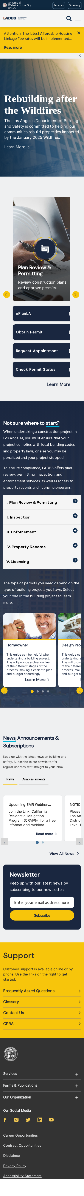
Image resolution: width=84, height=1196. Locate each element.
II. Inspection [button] (18, 517)
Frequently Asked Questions (28, 991)
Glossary (11, 1001)
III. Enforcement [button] (21, 531)
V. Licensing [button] (17, 561)
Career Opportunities (20, 1135)
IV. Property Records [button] (26, 546)
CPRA (8, 1023)
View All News (62, 853)
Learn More (14, 147)
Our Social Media (17, 1110)
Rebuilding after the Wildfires (40, 104)
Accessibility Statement (22, 1176)
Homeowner (17, 645)
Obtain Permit (29, 332)
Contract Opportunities (22, 1145)
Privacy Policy (14, 1166)
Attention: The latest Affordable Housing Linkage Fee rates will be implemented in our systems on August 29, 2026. (38, 36)
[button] (32, 691)
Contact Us (13, 1012)
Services (10, 1073)
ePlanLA (23, 313)
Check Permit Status (36, 369)
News (10, 779)
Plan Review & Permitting (34, 271)
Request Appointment (37, 350)
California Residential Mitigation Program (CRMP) (28, 816)
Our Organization (17, 1097)
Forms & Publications (20, 1085)
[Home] (15, 18)
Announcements (33, 779)
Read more (13, 48)
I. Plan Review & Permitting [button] (31, 502)
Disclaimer (11, 1155)
